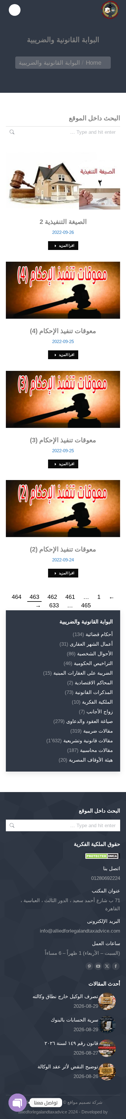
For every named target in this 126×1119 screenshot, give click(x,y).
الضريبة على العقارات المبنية (83, 673)
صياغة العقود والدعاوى (89, 721)
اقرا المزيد (66, 246)
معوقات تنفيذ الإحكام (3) (63, 440)
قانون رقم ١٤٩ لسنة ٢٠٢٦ (71, 1043)
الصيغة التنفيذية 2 (63, 221)
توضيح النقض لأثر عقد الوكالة (68, 1067)
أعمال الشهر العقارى (91, 644)
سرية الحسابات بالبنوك (74, 1020)
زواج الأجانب (99, 711)
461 (70, 597)
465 (86, 605)
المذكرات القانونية (94, 692)
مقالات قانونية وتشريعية (88, 740)
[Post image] (107, 1001)
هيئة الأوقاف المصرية (91, 760)
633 (54, 605)
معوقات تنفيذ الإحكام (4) (63, 331)
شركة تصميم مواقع (84, 1102)
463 (34, 597)
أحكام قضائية (99, 634)
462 (52, 597)
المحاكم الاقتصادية (94, 683)
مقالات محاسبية (96, 750)
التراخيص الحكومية (93, 663)
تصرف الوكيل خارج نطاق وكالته (65, 996)
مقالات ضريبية (98, 731)
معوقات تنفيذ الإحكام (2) (63, 549)
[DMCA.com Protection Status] (102, 857)
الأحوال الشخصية (95, 654)
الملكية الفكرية (97, 702)
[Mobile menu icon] (15, 10)
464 (16, 597)
